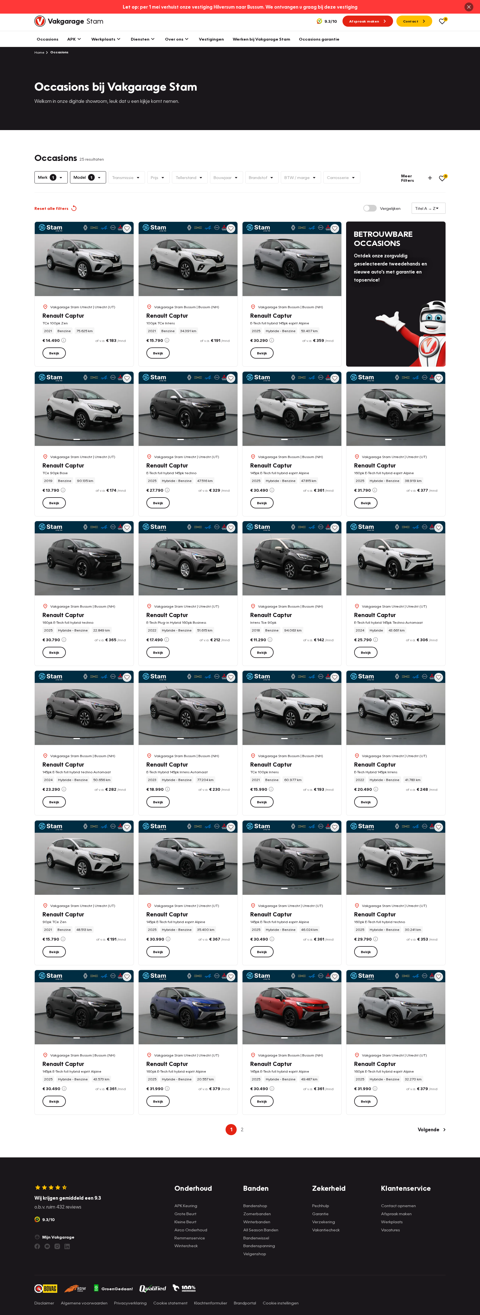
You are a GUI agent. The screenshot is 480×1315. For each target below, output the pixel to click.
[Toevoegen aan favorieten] (126, 228)
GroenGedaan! (117, 1288)
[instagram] (57, 1246)
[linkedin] (67, 1246)
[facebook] (37, 1246)
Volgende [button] (428, 1129)
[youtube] (47, 1246)
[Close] (468, 7)
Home (39, 52)
